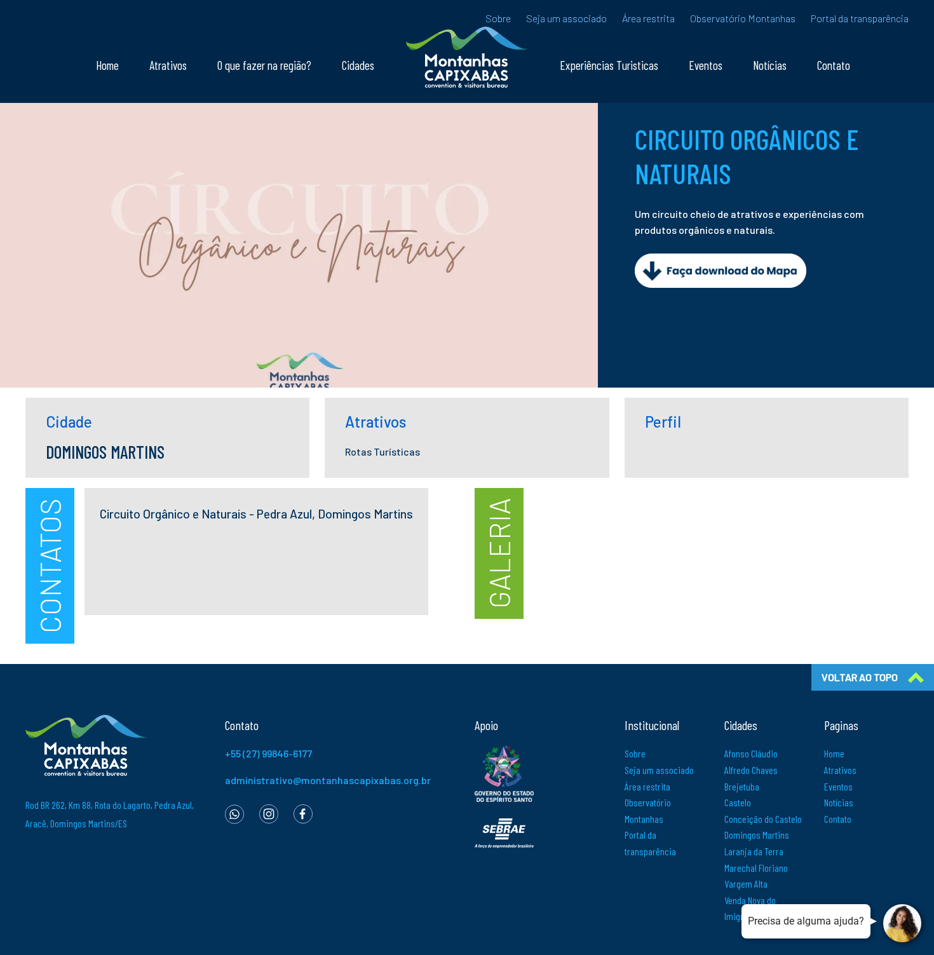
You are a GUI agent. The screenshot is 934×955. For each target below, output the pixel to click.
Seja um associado (566, 18)
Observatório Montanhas (742, 18)
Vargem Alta (746, 883)
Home (107, 65)
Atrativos (168, 65)
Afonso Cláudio (751, 753)
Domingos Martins (756, 835)
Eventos (705, 65)
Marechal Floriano (756, 868)
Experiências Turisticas (609, 65)
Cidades (358, 65)
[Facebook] (303, 812)
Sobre (498, 18)
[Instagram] (268, 812)
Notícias (770, 65)
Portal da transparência (860, 18)
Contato (833, 65)
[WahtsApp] (234, 812)
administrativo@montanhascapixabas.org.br (328, 780)
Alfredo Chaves (751, 770)
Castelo (737, 802)
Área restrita (648, 18)
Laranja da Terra (753, 851)
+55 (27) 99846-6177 (268, 753)
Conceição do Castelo (763, 819)
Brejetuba (741, 786)
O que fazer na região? (264, 65)
